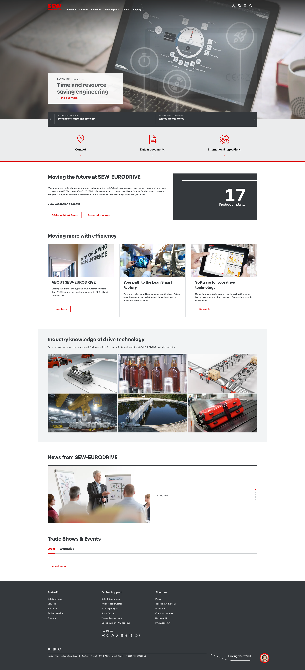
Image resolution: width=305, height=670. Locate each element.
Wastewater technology (143, 427)
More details (61, 309)
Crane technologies (69, 427)
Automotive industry (70, 387)
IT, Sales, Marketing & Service (65, 215)
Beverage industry (138, 387)
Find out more (68, 98)
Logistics (201, 387)
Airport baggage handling (214, 427)
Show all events (59, 566)
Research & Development (99, 215)
